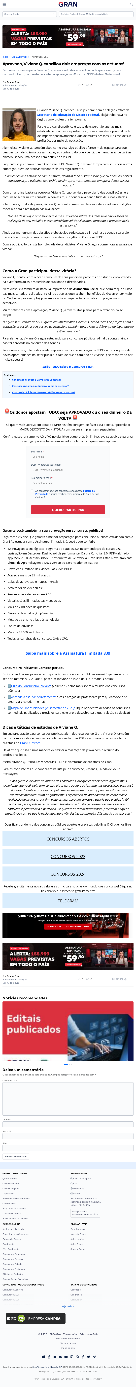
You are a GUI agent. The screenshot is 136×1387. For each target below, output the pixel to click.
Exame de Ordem (11, 1239)
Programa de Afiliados (14, 1208)
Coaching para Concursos (16, 1234)
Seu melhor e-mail (42, 477)
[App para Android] (60, 1357)
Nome (6, 1119)
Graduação (8, 1244)
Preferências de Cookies (15, 1218)
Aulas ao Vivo (77, 1239)
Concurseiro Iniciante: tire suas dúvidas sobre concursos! (43, 392)
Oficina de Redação (12, 1274)
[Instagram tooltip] (71, 1357)
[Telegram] (94, 1357)
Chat (75, 1183)
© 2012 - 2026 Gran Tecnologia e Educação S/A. (68, 1334)
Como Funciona (10, 1183)
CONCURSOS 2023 (68, 856)
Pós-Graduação (10, 1249)
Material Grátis (78, 1234)
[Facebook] (83, 1357)
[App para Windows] (43, 1357)
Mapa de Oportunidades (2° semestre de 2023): (43, 708)
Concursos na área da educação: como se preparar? (40, 386)
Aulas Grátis (76, 1244)
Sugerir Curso (77, 1249)
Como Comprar (10, 1188)
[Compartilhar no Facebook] (113, 85)
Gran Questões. (30, 743)
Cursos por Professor (13, 1269)
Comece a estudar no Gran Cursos (68, 926)
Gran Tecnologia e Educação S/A (47, 1367)
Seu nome (37, 451)
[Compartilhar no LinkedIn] (121, 85)
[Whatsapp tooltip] (77, 1357)
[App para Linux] (49, 1357)
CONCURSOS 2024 (68, 874)
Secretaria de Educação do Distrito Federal (68, 115)
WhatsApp (78, 1188)
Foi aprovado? (85, 1213)
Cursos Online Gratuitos (15, 1279)
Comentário (9, 1080)
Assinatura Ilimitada (13, 1229)
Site (4, 1143)
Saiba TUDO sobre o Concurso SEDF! (68, 367)
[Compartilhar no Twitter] (117, 85)
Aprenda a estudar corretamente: (33, 697)
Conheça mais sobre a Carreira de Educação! (36, 379)
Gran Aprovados (20, 57)
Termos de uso (68, 1343)
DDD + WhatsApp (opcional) (45, 464)
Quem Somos (9, 1178)
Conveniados (9, 1203)
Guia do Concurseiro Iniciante (31, 686)
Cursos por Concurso (13, 1254)
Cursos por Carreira (13, 1259)
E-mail (6, 1131)
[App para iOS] (54, 1357)
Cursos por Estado (12, 1264)
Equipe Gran (13, 82)
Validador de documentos (16, 1198)
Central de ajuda (82, 1178)
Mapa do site (68, 1348)
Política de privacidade (68, 1338)
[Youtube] (66, 1357)
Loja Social (7, 1193)
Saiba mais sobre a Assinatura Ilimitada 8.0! (68, 653)
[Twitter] (88, 1357)
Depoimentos (77, 1229)
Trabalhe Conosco (11, 1213)
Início (5, 57)
